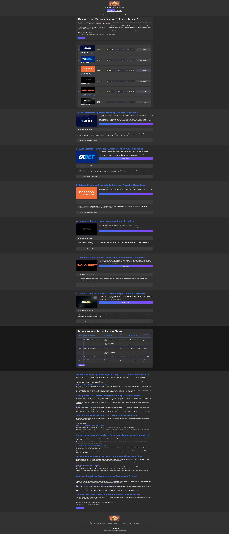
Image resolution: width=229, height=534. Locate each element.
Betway (100, 224)
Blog (125, 14)
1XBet (100, 151)
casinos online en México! (106, 22)
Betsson (100, 187)
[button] (117, 14)
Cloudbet (101, 260)
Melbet (100, 296)
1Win (100, 115)
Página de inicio (106, 14)
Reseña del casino (116, 14)
